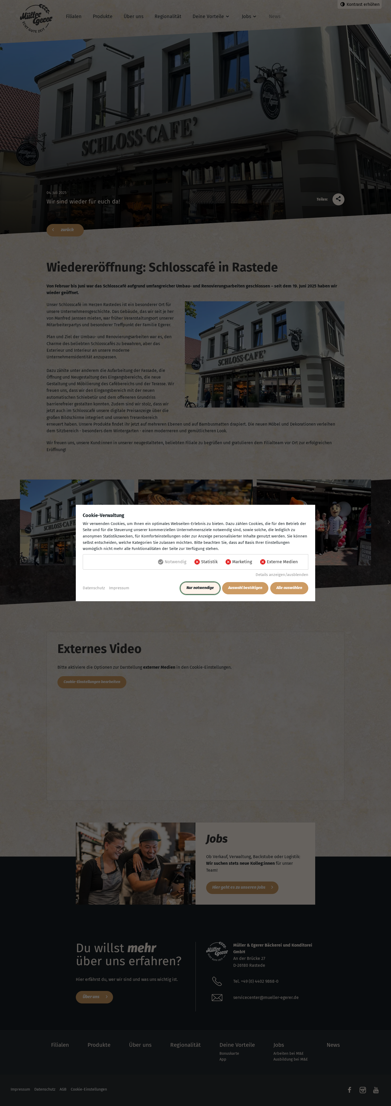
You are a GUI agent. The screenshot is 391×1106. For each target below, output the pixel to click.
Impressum (119, 588)
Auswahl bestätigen (245, 588)
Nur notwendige (200, 588)
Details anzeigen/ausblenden (282, 574)
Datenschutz (94, 588)
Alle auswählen (289, 588)
